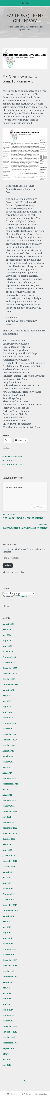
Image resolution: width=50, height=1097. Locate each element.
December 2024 (10, 734)
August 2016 (8, 1048)
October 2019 (9, 866)
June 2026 (7, 635)
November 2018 (10, 905)
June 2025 (7, 701)
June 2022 (7, 789)
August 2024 (8, 751)
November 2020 (10, 833)
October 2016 (9, 1037)
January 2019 (8, 900)
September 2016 (10, 1043)
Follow (8, 565)
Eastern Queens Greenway (25, 18)
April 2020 (7, 850)
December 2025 (10, 668)
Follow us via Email (11, 545)
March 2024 (8, 756)
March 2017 (8, 1010)
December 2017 (10, 960)
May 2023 (7, 767)
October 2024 (9, 745)
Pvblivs (9, 460)
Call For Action (13, 464)
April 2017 (7, 1004)
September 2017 (10, 977)
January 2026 (9, 663)
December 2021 (10, 811)
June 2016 (7, 1059)
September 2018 (10, 911)
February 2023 (9, 778)
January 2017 (8, 1021)
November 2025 (10, 674)
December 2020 (10, 828)
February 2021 (9, 822)
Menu (26, 3)
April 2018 (7, 938)
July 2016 (7, 1054)
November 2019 (10, 861)
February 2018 (9, 949)
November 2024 (10, 740)
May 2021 (7, 817)
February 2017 (9, 1015)
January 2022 (9, 806)
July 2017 (6, 988)
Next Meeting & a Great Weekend (23, 516)
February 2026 (9, 657)
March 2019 (8, 889)
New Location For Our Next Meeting (25, 526)
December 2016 (10, 1026)
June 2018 (7, 927)
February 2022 (9, 800)
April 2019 (7, 883)
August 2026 (8, 624)
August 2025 (8, 690)
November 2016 (10, 1032)
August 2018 (8, 916)
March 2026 (8, 651)
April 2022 (7, 795)
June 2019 (7, 877)
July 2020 (7, 844)
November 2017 (10, 966)
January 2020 (9, 855)
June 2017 (7, 993)
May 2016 (7, 1065)
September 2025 (10, 685)
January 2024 (9, 762)
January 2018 (8, 955)
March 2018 (8, 944)
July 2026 (7, 629)
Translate (22, 596)
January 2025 (9, 729)
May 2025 (7, 707)
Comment (38, 507)
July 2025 (7, 696)
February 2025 (9, 723)
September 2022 (10, 784)
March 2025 (8, 718)
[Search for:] (18, 606)
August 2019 (8, 872)
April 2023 (7, 773)
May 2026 (7, 641)
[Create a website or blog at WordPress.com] (25, 1081)
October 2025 (9, 679)
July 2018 (7, 922)
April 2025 (7, 712)
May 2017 (7, 999)
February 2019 (9, 894)
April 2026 (7, 646)
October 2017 (9, 971)
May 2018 (7, 933)
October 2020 (9, 839)
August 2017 (8, 982)
